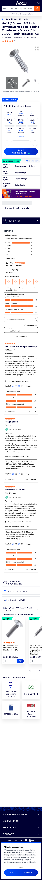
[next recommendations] (38, 671)
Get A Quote (20, 185)
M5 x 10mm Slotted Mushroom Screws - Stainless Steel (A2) (11, 648)
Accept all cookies (21, 872)
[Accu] (21, 3)
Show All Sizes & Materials (17, 19)
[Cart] (38, 3)
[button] (36, 48)
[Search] (37, 8)
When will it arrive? (33, 161)
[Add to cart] (20, 661)
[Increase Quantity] (7, 143)
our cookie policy (30, 862)
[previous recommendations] (31, 671)
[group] (21, 61)
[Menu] (4, 3)
